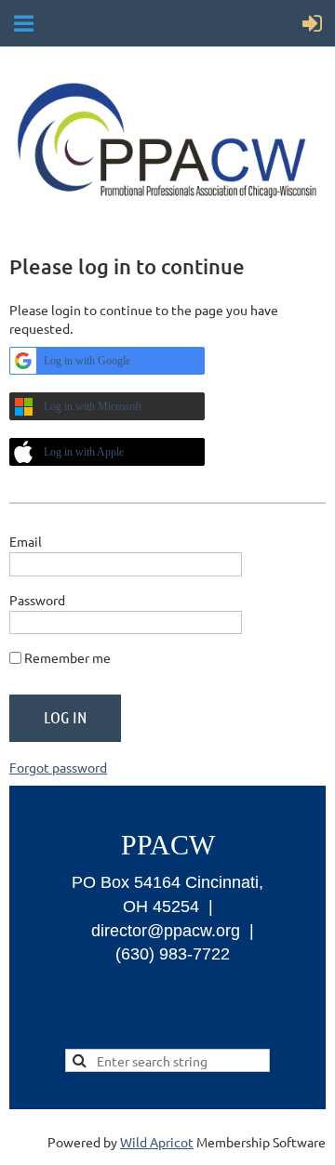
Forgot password (58, 767)
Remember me (67, 657)
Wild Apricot (157, 1141)
